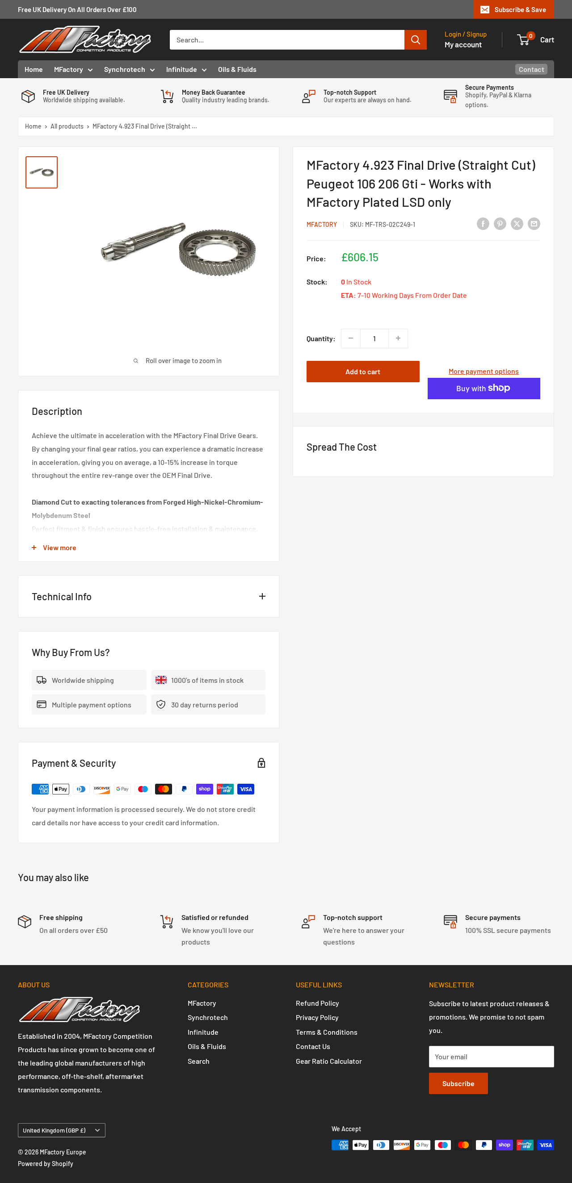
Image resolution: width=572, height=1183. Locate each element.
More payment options (484, 370)
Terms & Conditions (327, 1032)
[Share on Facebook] (483, 223)
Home (34, 69)
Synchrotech (124, 69)
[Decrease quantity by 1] (350, 338)
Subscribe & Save (520, 9)
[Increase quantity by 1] (398, 338)
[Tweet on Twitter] (517, 223)
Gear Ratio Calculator (329, 1061)
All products (67, 126)
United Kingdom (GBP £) (54, 1130)
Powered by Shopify (45, 1163)
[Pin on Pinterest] (500, 223)
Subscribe (458, 1083)
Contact (531, 69)
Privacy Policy (317, 1017)
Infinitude (181, 69)
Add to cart (362, 371)
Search (199, 1061)
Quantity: (321, 338)
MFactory (68, 69)
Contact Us (313, 1046)
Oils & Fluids (237, 69)
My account (463, 44)
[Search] (415, 40)
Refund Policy (317, 1003)
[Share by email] (534, 223)
